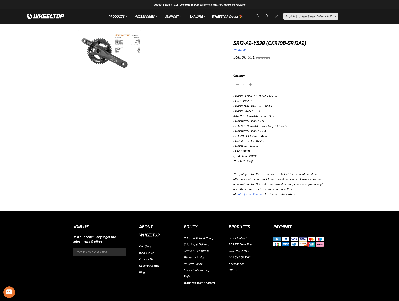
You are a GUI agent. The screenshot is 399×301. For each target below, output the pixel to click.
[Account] (266, 16)
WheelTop (239, 49)
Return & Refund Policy (199, 237)
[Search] (257, 16)
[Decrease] (237, 84)
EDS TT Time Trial (240, 244)
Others (233, 269)
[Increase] (250, 84)
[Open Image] (109, 50)
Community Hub (149, 265)
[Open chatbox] (9, 292)
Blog (142, 271)
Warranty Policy (194, 257)
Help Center (146, 252)
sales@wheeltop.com (250, 193)
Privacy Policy (193, 263)
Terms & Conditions (196, 250)
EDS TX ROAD (237, 237)
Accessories (236, 263)
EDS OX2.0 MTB (239, 250)
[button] (310, 16)
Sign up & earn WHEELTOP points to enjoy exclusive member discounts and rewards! (199, 4)
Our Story (145, 246)
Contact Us (146, 258)
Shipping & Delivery (196, 244)
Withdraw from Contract (199, 282)
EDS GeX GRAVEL (240, 257)
